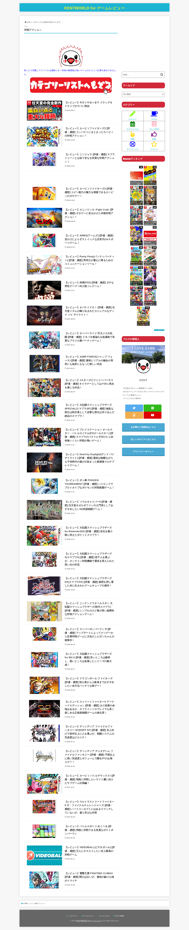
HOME (25, 903)
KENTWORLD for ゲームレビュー (94, 8)
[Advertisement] (71, 179)
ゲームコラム (105, 916)
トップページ (73, 916)
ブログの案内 (119, 916)
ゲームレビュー (89, 916)
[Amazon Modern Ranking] (159, 329)
